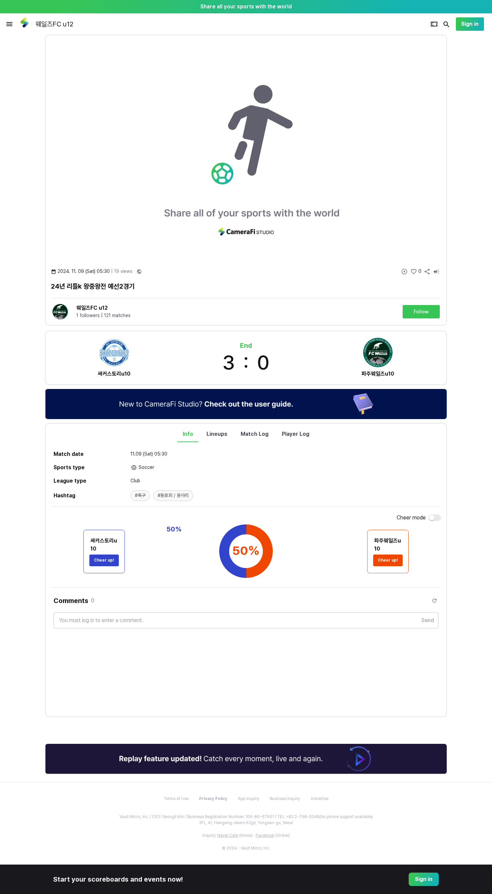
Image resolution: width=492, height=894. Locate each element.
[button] (140, 495)
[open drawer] (9, 24)
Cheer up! (104, 560)
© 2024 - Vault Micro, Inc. (246, 848)
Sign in (470, 24)
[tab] (187, 434)
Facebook (265, 835)
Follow (421, 312)
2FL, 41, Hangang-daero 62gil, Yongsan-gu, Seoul (246, 822)
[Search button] (446, 24)
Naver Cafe (227, 835)
